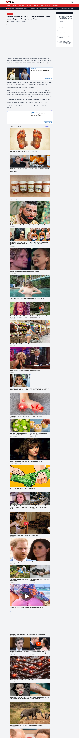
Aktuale (14, 5)
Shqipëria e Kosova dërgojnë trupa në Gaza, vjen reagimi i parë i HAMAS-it (65, 24)
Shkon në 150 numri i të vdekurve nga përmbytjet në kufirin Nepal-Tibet (33, 8)
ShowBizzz (55, 5)
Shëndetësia (36, 5)
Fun (42, 5)
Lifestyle (28, 5)
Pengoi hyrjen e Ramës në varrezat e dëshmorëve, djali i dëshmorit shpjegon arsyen (65, 42)
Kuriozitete (21, 5)
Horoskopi (47, 5)
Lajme (8, 5)
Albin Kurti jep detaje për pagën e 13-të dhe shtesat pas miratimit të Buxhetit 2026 (65, 31)
